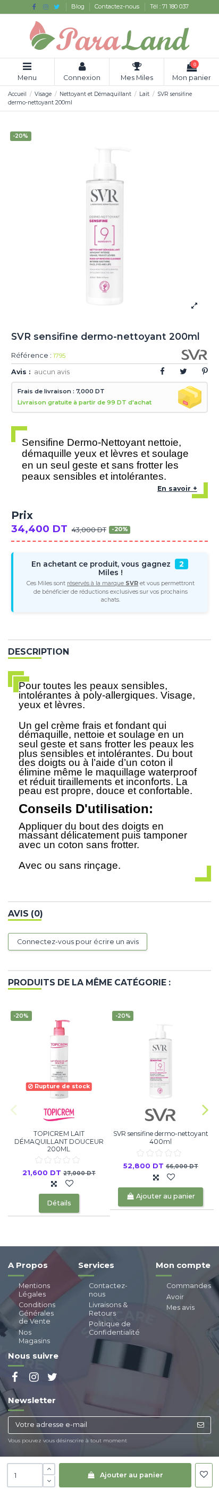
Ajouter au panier (131, 1475)
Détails (59, 1203)
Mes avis (180, 1307)
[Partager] (162, 371)
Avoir (175, 1297)
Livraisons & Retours (108, 1309)
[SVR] (160, 1114)
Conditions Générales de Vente (37, 1313)
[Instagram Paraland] (45, 7)
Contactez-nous (118, 6)
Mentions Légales (34, 1290)
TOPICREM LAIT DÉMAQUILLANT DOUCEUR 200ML (59, 1141)
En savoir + (177, 488)
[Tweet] (183, 371)
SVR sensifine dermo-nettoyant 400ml (160, 1137)
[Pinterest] (205, 371)
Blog (78, 6)
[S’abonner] (200, 1425)
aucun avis (52, 372)
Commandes (188, 1286)
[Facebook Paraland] (34, 7)
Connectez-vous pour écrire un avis (78, 942)
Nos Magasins (34, 1336)
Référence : (31, 356)
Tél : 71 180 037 (169, 6)
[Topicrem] (59, 1114)
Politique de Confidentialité (114, 1328)
